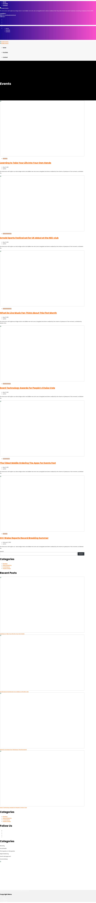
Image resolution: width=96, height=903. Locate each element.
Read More (3, 174)
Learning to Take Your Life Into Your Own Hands (25, 162)
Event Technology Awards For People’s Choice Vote (27, 387)
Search (2, 551)
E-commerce (6, 458)
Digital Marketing (7, 233)
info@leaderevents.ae (10, 15)
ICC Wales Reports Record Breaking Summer (24, 537)
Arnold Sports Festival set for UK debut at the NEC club (29, 237)
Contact (5, 5)
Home (4, 2)
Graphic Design (7, 383)
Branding (5, 158)
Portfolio (5, 3)
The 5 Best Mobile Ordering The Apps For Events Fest (28, 462)
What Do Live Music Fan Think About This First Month (28, 312)
